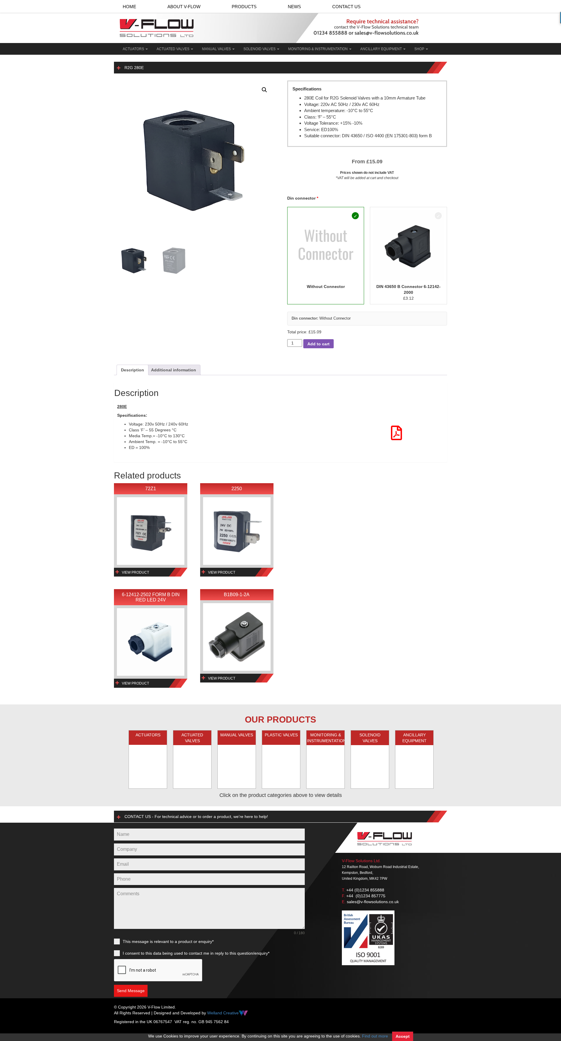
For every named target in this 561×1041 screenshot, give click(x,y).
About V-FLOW (183, 6)
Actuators (134, 49)
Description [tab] (132, 370)
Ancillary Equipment (381, 49)
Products (244, 6)
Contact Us (346, 6)
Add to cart (318, 344)
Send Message (131, 990)
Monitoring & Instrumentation (318, 49)
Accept (403, 1036)
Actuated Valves (173, 49)
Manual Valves (217, 49)
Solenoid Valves (259, 49)
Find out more (375, 1036)
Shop (419, 49)
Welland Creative (223, 1013)
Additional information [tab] (173, 370)
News (294, 6)
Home (129, 6)
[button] (264, 90)
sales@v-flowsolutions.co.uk (373, 901)
